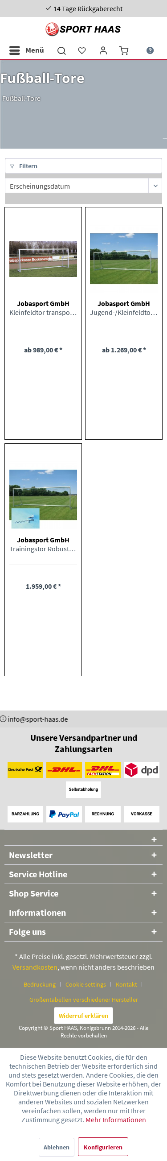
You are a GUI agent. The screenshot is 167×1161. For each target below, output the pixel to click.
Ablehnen (56, 1147)
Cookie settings (85, 984)
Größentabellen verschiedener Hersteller (83, 1000)
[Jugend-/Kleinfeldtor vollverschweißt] (124, 259)
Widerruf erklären (83, 1016)
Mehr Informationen (116, 1119)
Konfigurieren (103, 1147)
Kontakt (126, 984)
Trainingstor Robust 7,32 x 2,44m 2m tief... (43, 548)
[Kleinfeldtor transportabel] (43, 259)
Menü (34, 50)
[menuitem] (26, 50)
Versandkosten (34, 967)
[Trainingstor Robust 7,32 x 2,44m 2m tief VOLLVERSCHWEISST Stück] (43, 495)
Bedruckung (40, 984)
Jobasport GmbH (43, 303)
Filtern (27, 166)
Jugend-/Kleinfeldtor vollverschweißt (124, 312)
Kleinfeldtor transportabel (43, 312)
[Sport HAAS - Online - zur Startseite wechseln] (83, 29)
